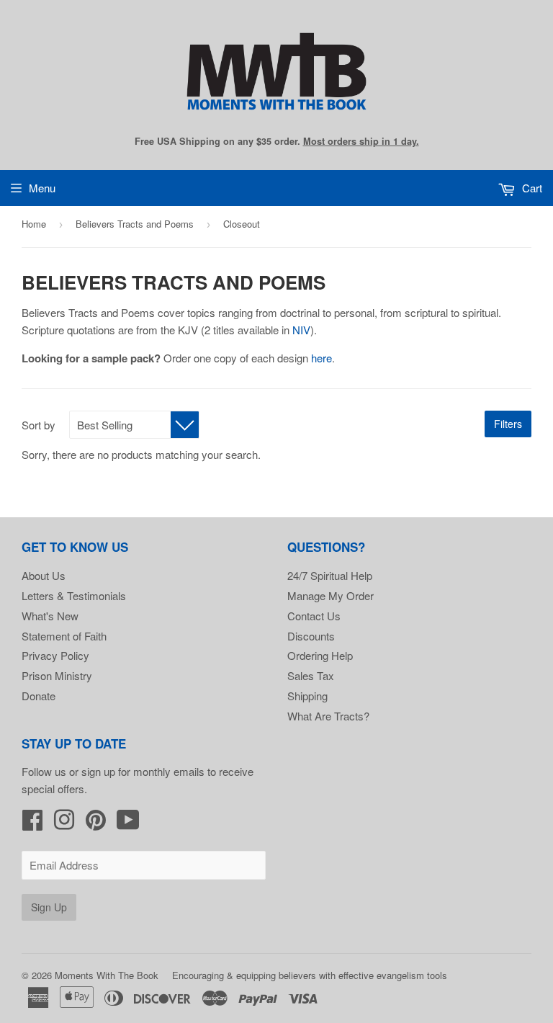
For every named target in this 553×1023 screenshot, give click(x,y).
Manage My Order (330, 595)
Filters (508, 423)
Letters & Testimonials (74, 595)
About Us (44, 575)
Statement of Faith (64, 635)
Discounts (311, 635)
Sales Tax (310, 675)
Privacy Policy (55, 655)
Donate (38, 695)
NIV (301, 329)
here (321, 357)
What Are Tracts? (328, 715)
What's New (50, 615)
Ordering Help (320, 655)
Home (34, 224)
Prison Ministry (57, 675)
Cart (530, 187)
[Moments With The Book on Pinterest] (96, 823)
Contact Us (314, 615)
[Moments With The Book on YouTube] (128, 823)
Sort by (38, 424)
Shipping (307, 695)
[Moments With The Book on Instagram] (64, 823)
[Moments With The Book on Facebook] (32, 823)
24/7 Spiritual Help (329, 575)
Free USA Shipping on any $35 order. (277, 141)
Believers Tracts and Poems (135, 224)
